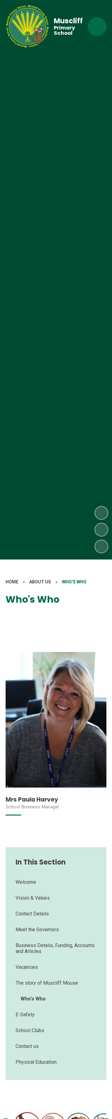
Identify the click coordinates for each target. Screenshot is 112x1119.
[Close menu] (97, 26)
